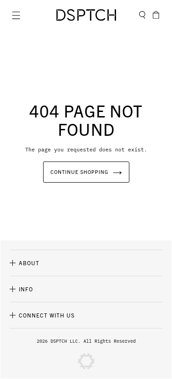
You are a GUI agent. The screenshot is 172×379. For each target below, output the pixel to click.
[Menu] (16, 15)
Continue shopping (79, 171)
